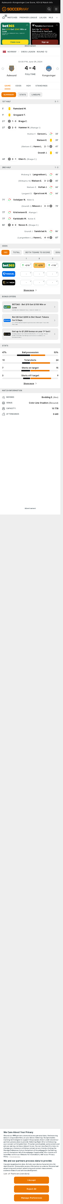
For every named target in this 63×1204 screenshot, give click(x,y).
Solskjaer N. (19, 201)
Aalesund (11, 76)
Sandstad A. (40, 232)
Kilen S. (30, 201)
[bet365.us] (8, 266)
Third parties (14, 1157)
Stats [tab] (23, 96)
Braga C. (31, 160)
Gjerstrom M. (40, 194)
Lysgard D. (27, 194)
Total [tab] (16, 253)
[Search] (49, 9)
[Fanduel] (8, 275)
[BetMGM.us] (8, 284)
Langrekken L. (40, 175)
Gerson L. (42, 135)
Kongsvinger (49, 76)
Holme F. (31, 135)
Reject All (31, 1189)
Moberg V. (26, 175)
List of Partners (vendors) (16, 1173)
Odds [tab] (18, 87)
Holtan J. (42, 188)
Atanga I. (35, 128)
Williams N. (24, 182)
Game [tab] (7, 87)
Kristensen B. (20, 213)
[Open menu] (56, 9)
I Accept (31, 1180)
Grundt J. (26, 207)
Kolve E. (32, 220)
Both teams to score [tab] (37, 253)
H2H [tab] (28, 87)
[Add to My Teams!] (3, 70)
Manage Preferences (31, 1198)
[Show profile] (11, 69)
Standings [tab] (41, 87)
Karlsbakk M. (19, 220)
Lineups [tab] (35, 96)
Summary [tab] (9, 96)
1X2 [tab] (5, 253)
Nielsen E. (27, 147)
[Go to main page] (18, 9)
